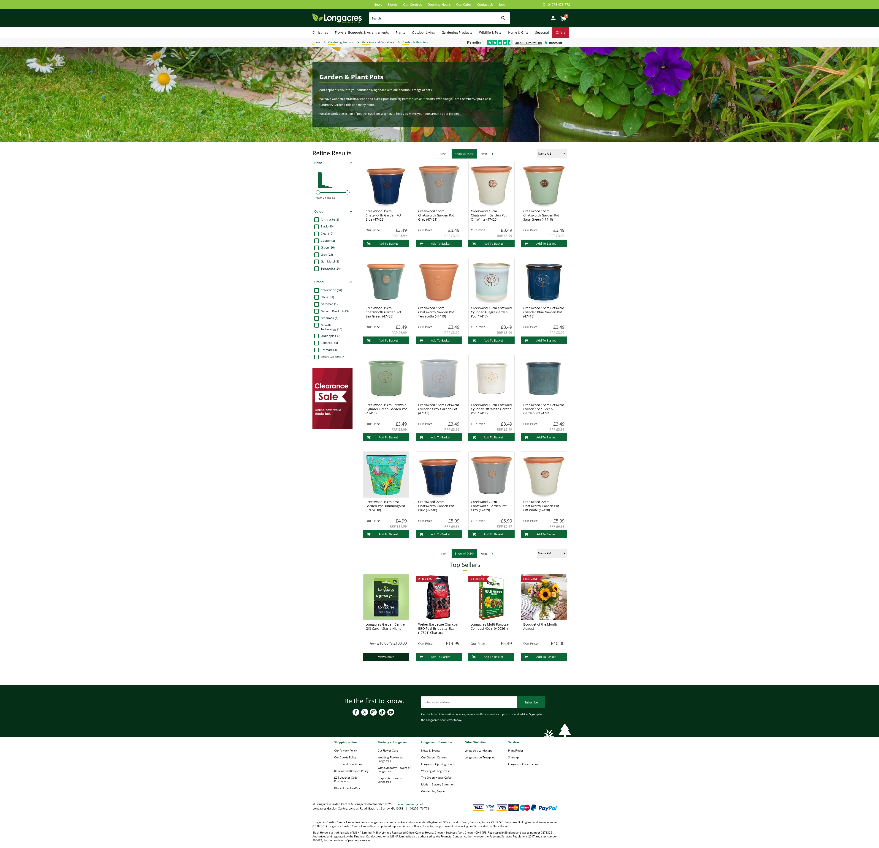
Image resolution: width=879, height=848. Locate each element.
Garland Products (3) (335, 311)
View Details (386, 657)
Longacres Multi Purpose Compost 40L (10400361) (490, 626)
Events (393, 4)
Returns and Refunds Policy (351, 771)
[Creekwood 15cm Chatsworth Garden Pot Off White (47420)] (491, 183)
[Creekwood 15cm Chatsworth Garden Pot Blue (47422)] (386, 183)
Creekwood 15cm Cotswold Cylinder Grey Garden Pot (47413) (438, 409)
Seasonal (542, 32)
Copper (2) (328, 240)
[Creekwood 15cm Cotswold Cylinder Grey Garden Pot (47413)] (439, 377)
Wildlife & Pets (490, 32)
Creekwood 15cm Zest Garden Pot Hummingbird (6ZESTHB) (385, 506)
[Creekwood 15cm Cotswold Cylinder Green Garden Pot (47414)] (386, 377)
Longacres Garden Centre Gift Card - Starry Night (385, 626)
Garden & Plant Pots (415, 42)
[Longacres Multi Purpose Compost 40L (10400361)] (491, 597)
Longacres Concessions (523, 764)
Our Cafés (464, 4)
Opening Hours (439, 4)
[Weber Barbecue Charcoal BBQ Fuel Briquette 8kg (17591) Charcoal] (439, 597)
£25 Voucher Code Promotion (346, 779)
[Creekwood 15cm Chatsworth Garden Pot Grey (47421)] (439, 183)
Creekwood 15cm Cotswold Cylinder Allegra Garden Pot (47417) (491, 312)
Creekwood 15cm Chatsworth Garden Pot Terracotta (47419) (436, 312)
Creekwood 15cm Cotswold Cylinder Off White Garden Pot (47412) (491, 409)
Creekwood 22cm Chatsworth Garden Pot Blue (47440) (436, 506)
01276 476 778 (559, 4)
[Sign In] (552, 18)
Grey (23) (327, 254)
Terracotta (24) (331, 268)
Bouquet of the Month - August (541, 626)
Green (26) (328, 247)
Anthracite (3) (330, 219)
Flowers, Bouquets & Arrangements (362, 32)
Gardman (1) (329, 304)
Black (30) (327, 226)
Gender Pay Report (433, 791)
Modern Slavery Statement (438, 784)
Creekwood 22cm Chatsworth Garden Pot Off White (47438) (541, 506)
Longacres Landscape (478, 750)
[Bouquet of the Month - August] (544, 597)
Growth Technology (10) (331, 327)
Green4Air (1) (329, 318)
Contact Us (485, 4)
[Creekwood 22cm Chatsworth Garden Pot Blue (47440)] (439, 474)
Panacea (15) (329, 343)
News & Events (430, 750)
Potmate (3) (329, 350)
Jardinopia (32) (330, 336)
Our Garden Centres (434, 757)
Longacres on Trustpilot (480, 757)
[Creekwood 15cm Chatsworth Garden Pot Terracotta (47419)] (439, 280)
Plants (400, 32)
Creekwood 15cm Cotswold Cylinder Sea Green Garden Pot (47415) (543, 409)
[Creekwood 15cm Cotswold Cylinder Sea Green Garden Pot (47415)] (544, 377)
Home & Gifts (518, 32)
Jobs (502, 4)
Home (316, 42)
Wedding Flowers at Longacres (390, 759)
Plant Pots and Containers (378, 42)
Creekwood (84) (331, 290)
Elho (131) (327, 297)
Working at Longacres (435, 771)
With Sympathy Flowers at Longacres (394, 769)
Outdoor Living (423, 32)
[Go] (503, 18)
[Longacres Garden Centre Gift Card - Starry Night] (386, 597)
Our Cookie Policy (345, 757)
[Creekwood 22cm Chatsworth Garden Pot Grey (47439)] (491, 474)
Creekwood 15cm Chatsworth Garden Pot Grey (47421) (436, 215)
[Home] (337, 18)
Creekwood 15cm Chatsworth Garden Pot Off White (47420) (489, 215)
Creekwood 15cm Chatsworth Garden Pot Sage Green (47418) (541, 215)
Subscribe (531, 702)
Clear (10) (327, 233)
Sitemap (513, 757)
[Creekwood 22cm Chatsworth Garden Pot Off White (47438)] (544, 474)
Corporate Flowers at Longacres (391, 780)
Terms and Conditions (348, 764)
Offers (560, 32)
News (378, 4)
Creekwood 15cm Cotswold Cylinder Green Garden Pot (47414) (386, 409)
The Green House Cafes (436, 778)
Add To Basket (388, 243)
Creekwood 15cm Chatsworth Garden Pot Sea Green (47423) (383, 312)
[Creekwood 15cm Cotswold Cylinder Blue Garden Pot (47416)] (544, 280)
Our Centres (412, 4)
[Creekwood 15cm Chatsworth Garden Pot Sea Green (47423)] (386, 280)
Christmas (320, 32)
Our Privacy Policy (345, 750)
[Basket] (562, 17)
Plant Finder (515, 750)
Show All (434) (464, 154)
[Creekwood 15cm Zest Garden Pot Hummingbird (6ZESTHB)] (386, 474)
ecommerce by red (410, 804)
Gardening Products (457, 32)
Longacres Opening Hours (437, 764)
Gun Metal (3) (330, 261)
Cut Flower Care (388, 750)
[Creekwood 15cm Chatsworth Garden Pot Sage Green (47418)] (544, 183)
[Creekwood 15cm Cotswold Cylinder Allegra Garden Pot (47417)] (491, 280)
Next (483, 154)
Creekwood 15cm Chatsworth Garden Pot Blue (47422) (383, 215)
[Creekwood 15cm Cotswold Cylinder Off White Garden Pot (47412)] (491, 377)
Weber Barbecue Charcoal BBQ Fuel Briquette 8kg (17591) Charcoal (438, 628)
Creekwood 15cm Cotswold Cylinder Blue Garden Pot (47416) (543, 312)
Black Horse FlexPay (347, 788)
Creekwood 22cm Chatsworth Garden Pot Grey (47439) (489, 506)
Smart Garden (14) (333, 357)
